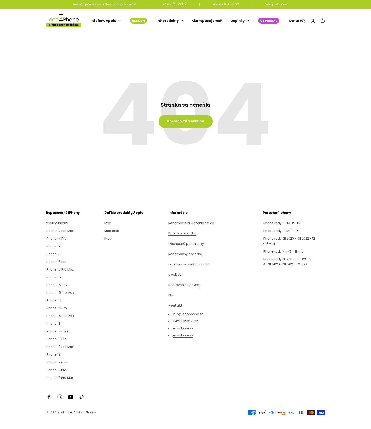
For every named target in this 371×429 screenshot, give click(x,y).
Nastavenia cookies (184, 285)
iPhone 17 (53, 246)
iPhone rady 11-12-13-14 (281, 230)
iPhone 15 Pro (56, 285)
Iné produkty (168, 20)
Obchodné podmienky (186, 243)
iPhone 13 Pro (56, 339)
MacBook (111, 230)
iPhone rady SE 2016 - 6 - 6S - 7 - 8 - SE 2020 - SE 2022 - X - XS (288, 261)
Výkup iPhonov (276, 4)
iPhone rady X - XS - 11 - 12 (283, 251)
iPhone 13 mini (57, 331)
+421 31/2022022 (174, 4)
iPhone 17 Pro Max (60, 230)
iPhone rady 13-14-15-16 (281, 223)
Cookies (174, 274)
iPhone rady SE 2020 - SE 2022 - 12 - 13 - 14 (289, 241)
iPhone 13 (53, 323)
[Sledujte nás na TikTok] (82, 397)
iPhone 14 (53, 300)
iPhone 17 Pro (56, 238)
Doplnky (238, 20)
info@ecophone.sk (188, 314)
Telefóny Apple (103, 20)
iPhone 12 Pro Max (59, 377)
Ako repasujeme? (207, 20)
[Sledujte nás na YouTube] (71, 397)
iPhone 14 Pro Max (60, 315)
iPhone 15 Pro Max (60, 292)
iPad (107, 223)
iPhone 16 (53, 254)
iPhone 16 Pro (56, 261)
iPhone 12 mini (57, 362)
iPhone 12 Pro (56, 370)
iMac (108, 238)
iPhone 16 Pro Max (60, 269)
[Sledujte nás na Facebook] (49, 397)
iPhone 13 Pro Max (60, 346)
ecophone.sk (183, 328)
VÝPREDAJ (268, 20)
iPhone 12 (53, 354)
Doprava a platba (182, 233)
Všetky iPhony (57, 223)
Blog (171, 295)
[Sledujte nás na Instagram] (60, 397)
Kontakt (296, 20)
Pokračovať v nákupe (185, 121)
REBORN (138, 20)
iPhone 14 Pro (56, 308)
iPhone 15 (53, 277)
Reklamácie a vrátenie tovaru (191, 223)
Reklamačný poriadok (185, 254)
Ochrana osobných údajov (189, 264)
